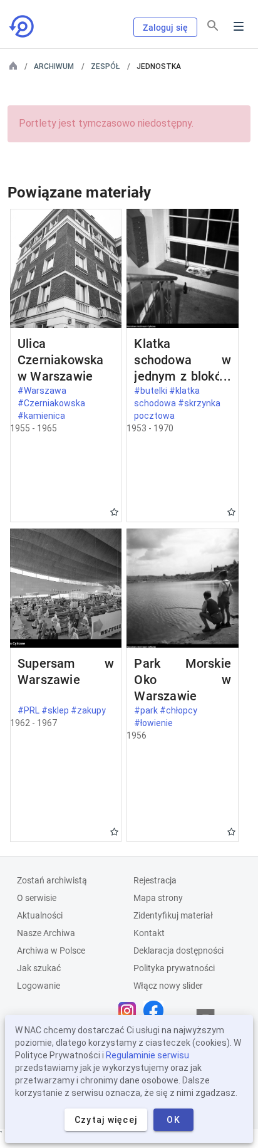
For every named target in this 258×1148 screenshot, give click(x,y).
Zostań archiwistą (52, 880)
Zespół (105, 66)
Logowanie (38, 986)
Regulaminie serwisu (147, 1055)
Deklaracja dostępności (178, 950)
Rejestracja (155, 880)
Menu (238, 26)
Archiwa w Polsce (51, 950)
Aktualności (40, 915)
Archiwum (54, 66)
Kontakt (149, 933)
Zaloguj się (165, 28)
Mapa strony (158, 898)
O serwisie (36, 898)
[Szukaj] (213, 25)
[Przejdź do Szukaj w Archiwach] (23, 26)
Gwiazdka (114, 512)
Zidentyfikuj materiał (173, 915)
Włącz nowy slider (168, 986)
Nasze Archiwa (46, 933)
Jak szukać (39, 968)
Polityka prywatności (174, 968)
